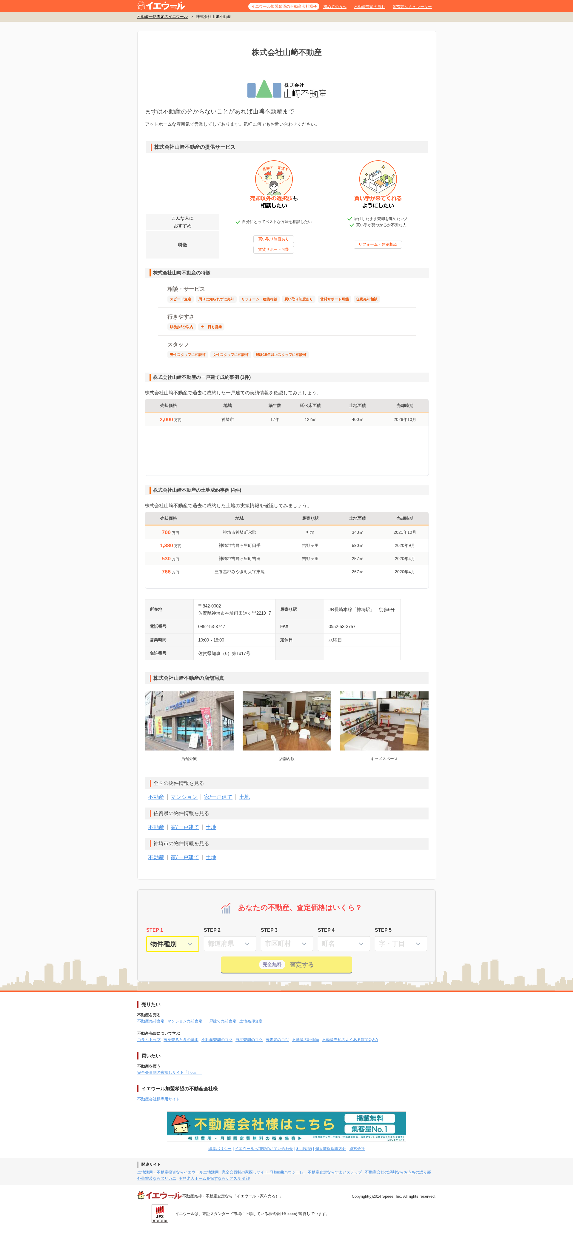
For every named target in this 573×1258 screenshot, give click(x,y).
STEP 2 (212, 930)
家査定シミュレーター (412, 6)
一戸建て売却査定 (220, 1021)
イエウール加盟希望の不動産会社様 (282, 6)
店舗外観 (189, 758)
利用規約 (304, 1148)
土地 (244, 797)
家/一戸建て (218, 797)
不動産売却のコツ (216, 1039)
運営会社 (357, 1148)
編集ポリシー (220, 1148)
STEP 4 (326, 930)
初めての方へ (334, 6)
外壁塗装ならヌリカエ (156, 1178)
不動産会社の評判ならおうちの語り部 (398, 1172)
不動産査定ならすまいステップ (335, 1172)
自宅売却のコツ (249, 1039)
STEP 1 (154, 930)
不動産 (156, 797)
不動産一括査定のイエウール (162, 16)
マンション (184, 797)
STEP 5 (383, 930)
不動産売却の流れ (369, 6)
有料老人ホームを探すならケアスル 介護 (214, 1178)
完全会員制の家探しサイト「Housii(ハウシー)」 (263, 1172)
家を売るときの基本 (181, 1039)
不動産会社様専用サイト (158, 1099)
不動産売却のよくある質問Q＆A (350, 1039)
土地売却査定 (251, 1021)
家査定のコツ (277, 1039)
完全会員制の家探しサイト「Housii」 (169, 1072)
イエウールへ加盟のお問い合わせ (264, 1148)
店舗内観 (287, 758)
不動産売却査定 (150, 1021)
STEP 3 (269, 930)
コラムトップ (149, 1039)
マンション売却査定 (184, 1021)
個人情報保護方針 (330, 1148)
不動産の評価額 (305, 1039)
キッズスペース (384, 758)
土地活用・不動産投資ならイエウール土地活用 (178, 1172)
